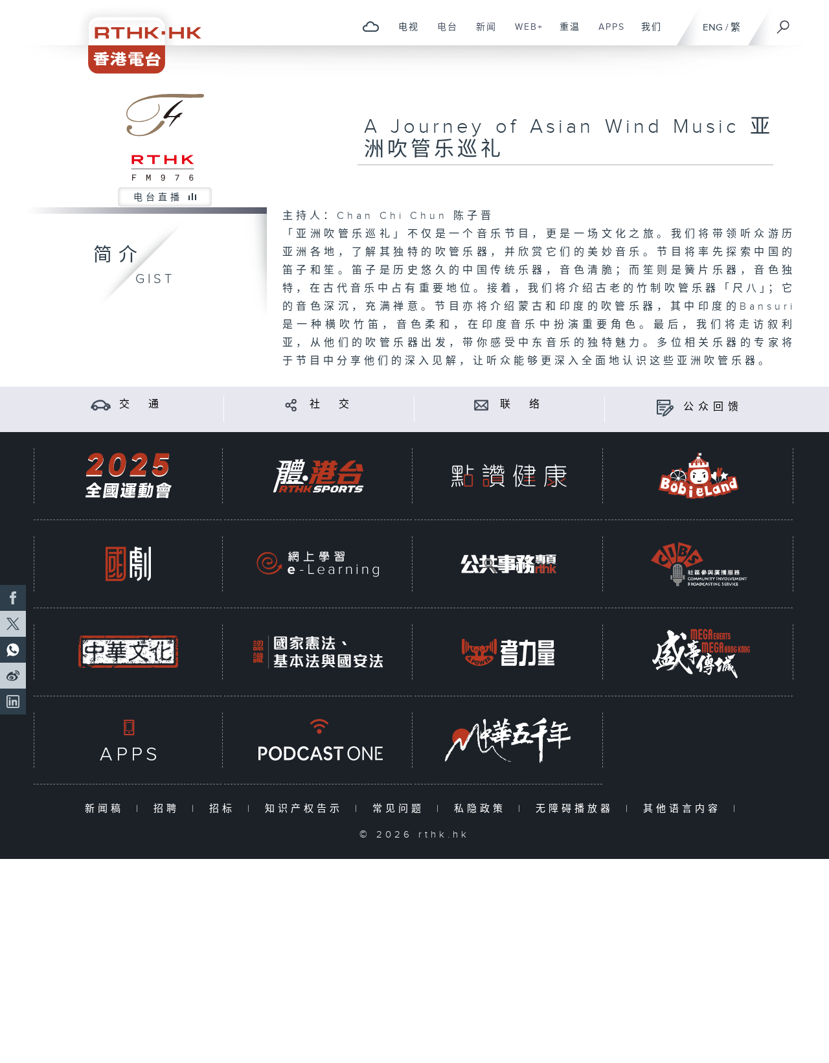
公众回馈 (713, 407)
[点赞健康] (508, 475)
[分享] (291, 404)
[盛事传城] (699, 652)
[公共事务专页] (508, 563)
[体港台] (318, 475)
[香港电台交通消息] (100, 404)
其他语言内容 (685, 808)
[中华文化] (128, 652)
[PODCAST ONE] (318, 740)
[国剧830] (128, 563)
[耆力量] (508, 652)
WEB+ (524, 33)
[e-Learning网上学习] (318, 563)
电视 (404, 33)
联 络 (522, 404)
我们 (646, 33)
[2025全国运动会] (128, 475)
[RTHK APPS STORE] (128, 740)
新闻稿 (107, 808)
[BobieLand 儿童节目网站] (699, 475)
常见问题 (401, 808)
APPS (607, 33)
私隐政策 (483, 808)
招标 (225, 808)
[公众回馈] (664, 407)
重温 (565, 33)
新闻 (481, 33)
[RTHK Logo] (136, 36)
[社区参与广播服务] (699, 563)
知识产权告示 (306, 808)
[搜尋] (783, 22)
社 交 (332, 404)
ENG (713, 27)
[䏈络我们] (481, 404)
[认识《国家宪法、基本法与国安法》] (318, 652)
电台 (442, 33)
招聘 (169, 808)
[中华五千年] (508, 740)
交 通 (141, 404)
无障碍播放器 (577, 808)
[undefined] (370, 26)
